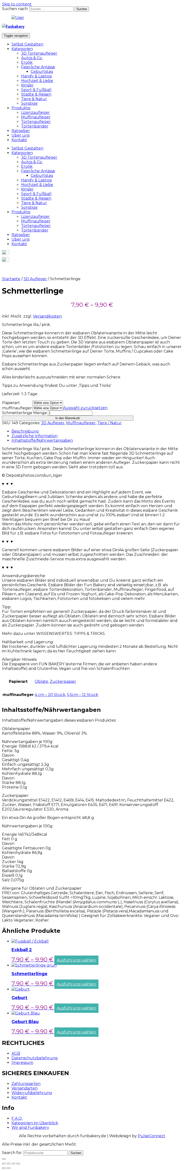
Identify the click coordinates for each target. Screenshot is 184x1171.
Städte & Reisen (36, 94)
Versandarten (25, 1088)
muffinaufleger (17, 408)
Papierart (11, 402)
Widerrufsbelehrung (32, 1092)
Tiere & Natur (34, 99)
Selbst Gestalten (27, 44)
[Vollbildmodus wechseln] (13, 1163)
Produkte (21, 108)
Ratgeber (21, 130)
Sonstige (29, 103)
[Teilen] (9, 1163)
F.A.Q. (17, 1118)
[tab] (97, 431)
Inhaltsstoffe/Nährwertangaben (42, 440)
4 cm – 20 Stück (50, 694)
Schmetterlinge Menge (24, 413)
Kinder (27, 85)
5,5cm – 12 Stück (82, 694)
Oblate (41, 681)
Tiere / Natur (109, 423)
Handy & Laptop (36, 76)
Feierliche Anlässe (38, 67)
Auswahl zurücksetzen (85, 408)
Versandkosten (47, 316)
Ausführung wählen (76, 960)
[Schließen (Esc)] (4, 1163)
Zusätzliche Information (35, 436)
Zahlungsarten (26, 1083)
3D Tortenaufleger (39, 53)
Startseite (11, 279)
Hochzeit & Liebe (37, 80)
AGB (16, 1053)
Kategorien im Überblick (35, 1123)
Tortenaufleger (36, 121)
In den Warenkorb (67, 418)
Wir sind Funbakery (30, 1127)
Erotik (27, 62)
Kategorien (22, 48)
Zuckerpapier (63, 681)
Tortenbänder (34, 126)
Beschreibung (25, 431)
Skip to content (17, 4)
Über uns (20, 135)
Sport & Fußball (36, 89)
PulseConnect (151, 1136)
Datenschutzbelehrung (35, 1058)
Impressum (22, 1062)
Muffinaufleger (36, 117)
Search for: (12, 1152)
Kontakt (19, 140)
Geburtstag (42, 71)
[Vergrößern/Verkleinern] (18, 1163)
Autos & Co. (32, 58)
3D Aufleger (35, 279)
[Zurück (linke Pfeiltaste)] (4, 1168)
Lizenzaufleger (35, 112)
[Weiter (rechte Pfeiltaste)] (9, 1168)
